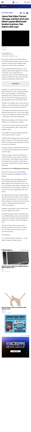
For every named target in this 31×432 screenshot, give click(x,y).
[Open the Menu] (2, 2)
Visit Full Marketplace (24, 250)
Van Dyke (4, 89)
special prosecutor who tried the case (13, 179)
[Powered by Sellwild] (27, 335)
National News (7, 12)
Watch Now (26, 2)
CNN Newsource (8, 53)
